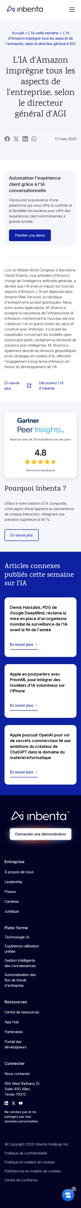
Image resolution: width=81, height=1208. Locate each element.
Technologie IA (16, 937)
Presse (10, 891)
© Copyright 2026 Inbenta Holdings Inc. (36, 1144)
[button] (72, 9)
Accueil (18, 33)
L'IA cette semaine (43, 33)
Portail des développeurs (15, 1044)
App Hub (11, 1022)
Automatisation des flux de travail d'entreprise (20, 980)
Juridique (11, 911)
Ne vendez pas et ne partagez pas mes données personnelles (21, 1116)
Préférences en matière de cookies (32, 1171)
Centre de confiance (21, 1180)
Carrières (11, 901)
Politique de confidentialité (25, 1153)
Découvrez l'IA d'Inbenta (51, 386)
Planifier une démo (30, 235)
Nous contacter (17, 1073)
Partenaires (13, 1032)
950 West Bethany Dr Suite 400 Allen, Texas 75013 (22, 1088)
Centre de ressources (21, 1012)
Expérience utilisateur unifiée (21, 949)
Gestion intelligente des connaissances (20, 963)
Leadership (13, 882)
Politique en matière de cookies (29, 1162)
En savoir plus (21, 535)
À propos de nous (19, 872)
